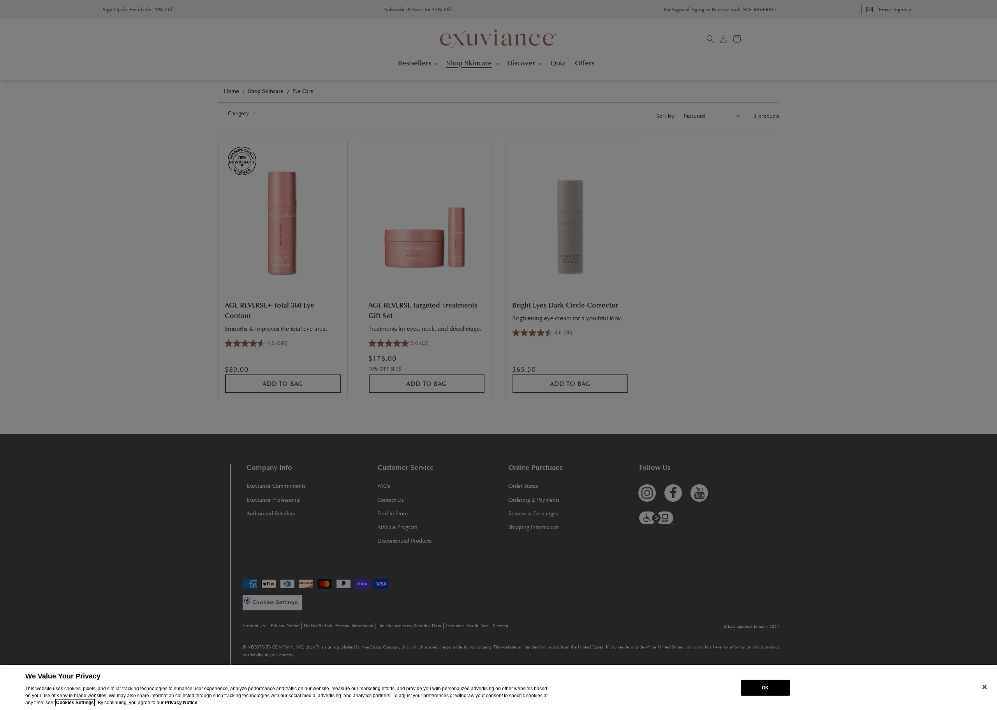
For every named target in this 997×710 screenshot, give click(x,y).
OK (765, 688)
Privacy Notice (181, 702)
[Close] (984, 686)
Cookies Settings (75, 702)
